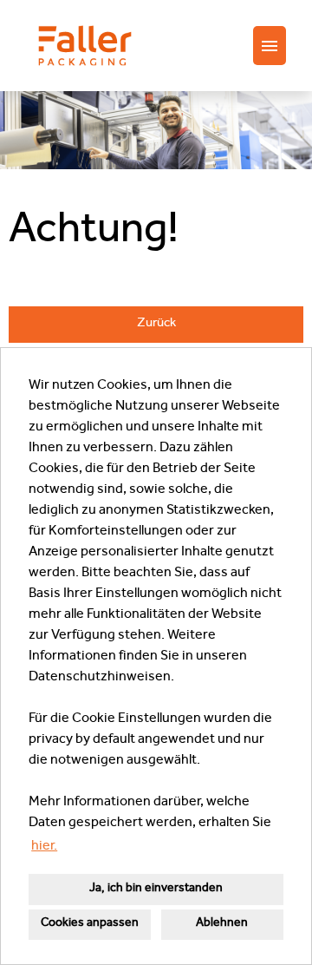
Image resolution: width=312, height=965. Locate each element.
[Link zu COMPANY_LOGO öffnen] (85, 45)
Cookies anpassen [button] (90, 923)
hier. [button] (44, 847)
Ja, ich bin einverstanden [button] (156, 889)
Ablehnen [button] (222, 923)
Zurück (156, 324)
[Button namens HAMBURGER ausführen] (269, 45)
